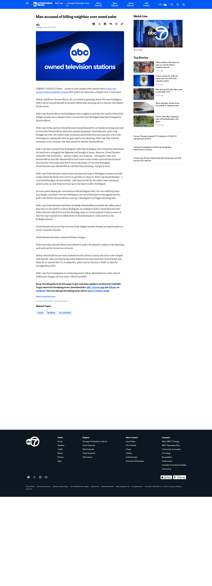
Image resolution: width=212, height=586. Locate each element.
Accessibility (167, 457)
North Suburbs (98, 4)
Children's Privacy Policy (60, 486)
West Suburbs (114, 4)
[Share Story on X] (99, 24)
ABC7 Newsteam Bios (171, 445)
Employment (167, 461)
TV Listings (166, 453)
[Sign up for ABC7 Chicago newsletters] (46, 477)
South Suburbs (130, 4)
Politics (129, 453)
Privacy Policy (30, 486)
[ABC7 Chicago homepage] (42, 4)
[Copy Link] (122, 24)
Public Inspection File (122, 486)
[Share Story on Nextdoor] (111, 24)
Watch (60, 453)
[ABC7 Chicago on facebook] (28, 477)
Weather (61, 445)
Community (166, 469)
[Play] (158, 33)
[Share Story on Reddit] (105, 24)
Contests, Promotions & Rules (174, 465)
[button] (27, 3)
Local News (130, 441)
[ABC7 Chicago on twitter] (34, 477)
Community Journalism (171, 449)
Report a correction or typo (45, 296)
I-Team (128, 449)
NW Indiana (146, 4)
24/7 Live (59, 3)
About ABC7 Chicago (170, 441)
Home (60, 441)
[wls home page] (32, 441)
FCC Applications (137, 486)
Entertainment (131, 457)
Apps (60, 461)
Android (40, 290)
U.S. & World (131, 445)
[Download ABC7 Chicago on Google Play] (179, 477)
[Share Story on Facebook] (94, 24)
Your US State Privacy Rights (79, 486)
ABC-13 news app (95, 287)
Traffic (60, 449)
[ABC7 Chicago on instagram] (40, 477)
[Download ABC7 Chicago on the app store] (166, 477)
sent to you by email (98, 290)
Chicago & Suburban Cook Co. (77, 4)
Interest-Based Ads (107, 486)
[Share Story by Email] (116, 24)
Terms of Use (95, 486)
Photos (60, 457)
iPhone (113, 287)
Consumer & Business (135, 461)
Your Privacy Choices (44, 486)
